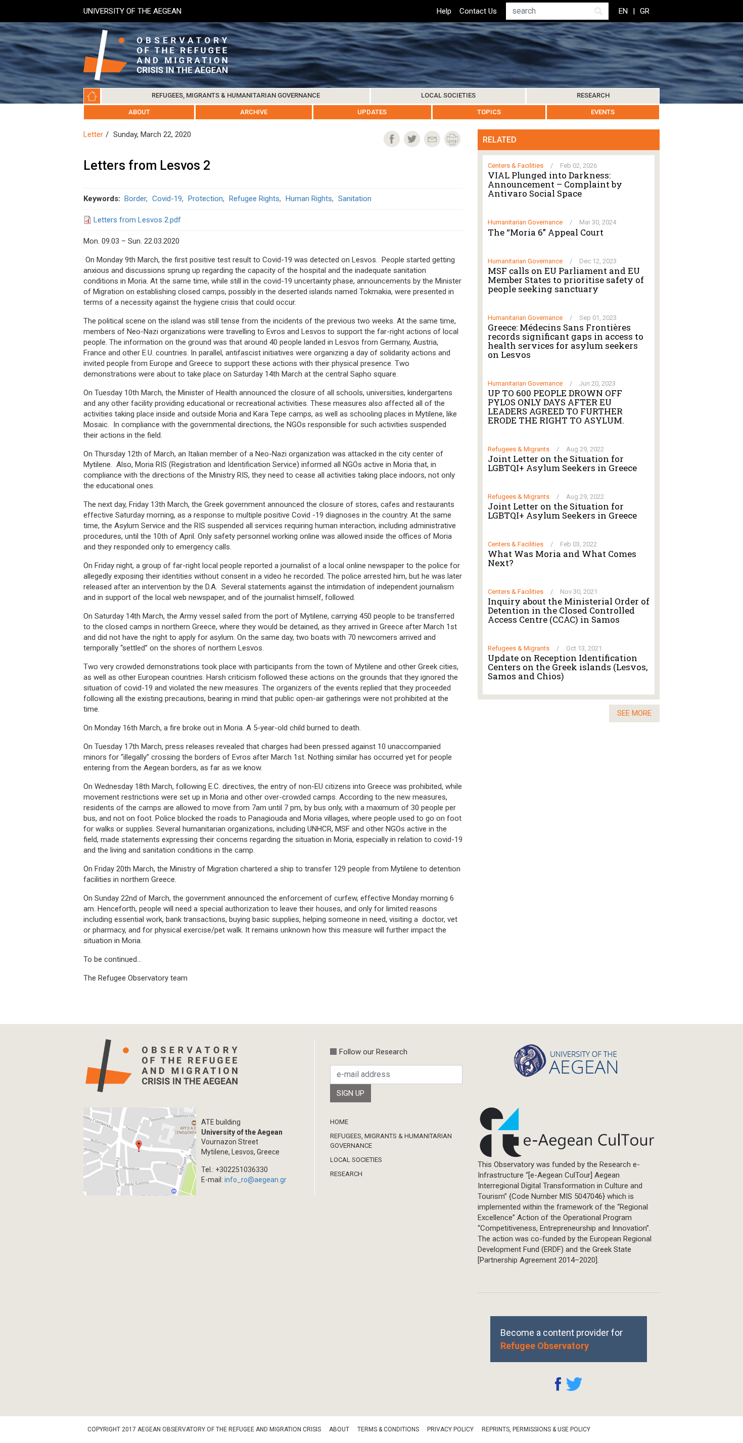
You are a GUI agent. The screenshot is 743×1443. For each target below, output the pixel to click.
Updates (372, 112)
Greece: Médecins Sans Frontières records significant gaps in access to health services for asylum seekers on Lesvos (565, 341)
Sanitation (355, 198)
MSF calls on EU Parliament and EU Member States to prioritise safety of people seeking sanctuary (566, 280)
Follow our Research (373, 1051)
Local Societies (448, 95)
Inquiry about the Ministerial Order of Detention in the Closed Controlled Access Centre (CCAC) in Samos (568, 610)
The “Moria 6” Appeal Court (545, 232)
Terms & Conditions (388, 1429)
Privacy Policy (450, 1429)
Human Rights (309, 198)
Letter (93, 134)
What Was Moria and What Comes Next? (562, 558)
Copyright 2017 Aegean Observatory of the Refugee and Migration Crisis (204, 1429)
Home (92, 96)
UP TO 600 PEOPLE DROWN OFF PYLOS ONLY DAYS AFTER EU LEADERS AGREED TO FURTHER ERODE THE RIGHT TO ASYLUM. (556, 407)
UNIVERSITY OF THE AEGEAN (132, 11)
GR (644, 11)
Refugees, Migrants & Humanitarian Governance (236, 95)
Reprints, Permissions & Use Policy (536, 1429)
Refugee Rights (254, 198)
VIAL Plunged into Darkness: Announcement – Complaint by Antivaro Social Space (555, 184)
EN (623, 11)
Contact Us (478, 11)
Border (135, 198)
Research (593, 95)
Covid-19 (167, 198)
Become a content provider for (561, 1339)
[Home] (163, 55)
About (139, 112)
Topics (489, 112)
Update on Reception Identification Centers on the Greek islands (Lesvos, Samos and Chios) (567, 667)
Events (603, 112)
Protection (205, 198)
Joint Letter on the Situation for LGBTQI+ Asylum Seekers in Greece (562, 463)
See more (634, 713)
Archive (253, 112)
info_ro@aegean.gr (255, 1180)
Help (444, 11)
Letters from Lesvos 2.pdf (137, 219)
